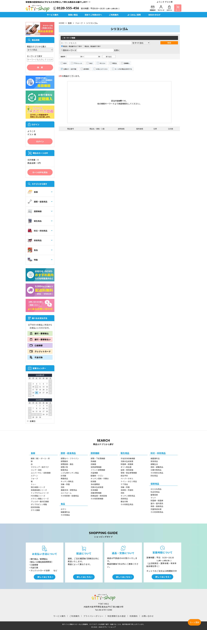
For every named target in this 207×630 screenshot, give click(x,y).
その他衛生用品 (127, 504)
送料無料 (86, 69)
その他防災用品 (157, 472)
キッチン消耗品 (67, 481)
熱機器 (93, 461)
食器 (36, 191)
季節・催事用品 (157, 506)
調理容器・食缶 (67, 464)
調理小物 (64, 467)
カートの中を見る (40, 172)
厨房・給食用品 (40, 201)
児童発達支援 (156, 509)
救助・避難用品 (157, 467)
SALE (90, 63)
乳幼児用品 (155, 492)
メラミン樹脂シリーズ (40, 498)
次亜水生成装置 (97, 487)
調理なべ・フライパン (70, 458)
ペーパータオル (127, 478)
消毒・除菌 (65, 484)
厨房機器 (38, 211)
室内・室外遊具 (157, 503)
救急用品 (154, 461)
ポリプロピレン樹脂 (39, 504)
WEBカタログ (154, 14)
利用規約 (134, 616)
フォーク (79, 23)
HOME (61, 23)
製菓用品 (64, 470)
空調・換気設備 (127, 470)
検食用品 (64, 478)
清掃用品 (124, 498)
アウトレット (78, 63)
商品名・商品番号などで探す (72, 46)
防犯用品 (154, 475)
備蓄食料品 (65, 512)
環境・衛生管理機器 (129, 472)
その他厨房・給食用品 (70, 495)
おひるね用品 (156, 489)
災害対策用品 (156, 470)
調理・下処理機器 (98, 458)
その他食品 (65, 515)
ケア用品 (124, 484)
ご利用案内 (113, 14)
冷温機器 (94, 472)
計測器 (63, 475)
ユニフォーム (66, 493)
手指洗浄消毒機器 (128, 458)
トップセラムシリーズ (40, 493)
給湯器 (93, 481)
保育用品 (38, 240)
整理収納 (154, 494)
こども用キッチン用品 (70, 472)
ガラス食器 (35, 510)
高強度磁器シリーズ (39, 490)
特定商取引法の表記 (116, 616)
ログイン (40, 141)
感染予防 (124, 475)
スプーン (34, 475)
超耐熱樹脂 (35, 507)
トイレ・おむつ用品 (129, 481)
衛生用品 (38, 221)
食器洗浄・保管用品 (69, 490)
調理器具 (64, 461)
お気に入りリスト (102, 69)
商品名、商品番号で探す (93, 46)
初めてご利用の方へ (93, 14)
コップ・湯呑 (36, 470)
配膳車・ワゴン (97, 475)
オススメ (102, 63)
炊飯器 (93, 464)
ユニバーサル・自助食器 (41, 472)
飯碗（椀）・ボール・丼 (40, 458)
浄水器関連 (95, 484)
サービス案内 (52, 14)
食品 (36, 250)
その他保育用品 (157, 512)
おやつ (63, 509)
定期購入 (126, 63)
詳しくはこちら (44, 576)
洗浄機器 (94, 490)
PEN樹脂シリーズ (38, 495)
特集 (36, 259)
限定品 (114, 63)
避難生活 (154, 464)
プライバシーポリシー (93, 616)
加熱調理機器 (96, 467)
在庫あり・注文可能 (69, 69)
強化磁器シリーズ (38, 487)
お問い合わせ (148, 616)
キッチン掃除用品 (128, 495)
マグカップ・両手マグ (40, 467)
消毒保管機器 (96, 493)
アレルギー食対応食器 (40, 501)
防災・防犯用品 (40, 230)
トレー (33, 484)
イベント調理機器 (98, 470)
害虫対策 (124, 501)
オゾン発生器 (126, 467)
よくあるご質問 (134, 14)
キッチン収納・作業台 (100, 478)
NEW (64, 63)
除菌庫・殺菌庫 (127, 464)
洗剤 (62, 487)
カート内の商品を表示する (123, 69)
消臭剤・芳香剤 (127, 490)
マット (153, 497)
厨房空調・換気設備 (99, 495)
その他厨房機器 (97, 498)
